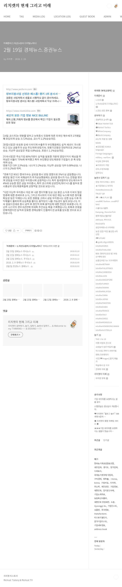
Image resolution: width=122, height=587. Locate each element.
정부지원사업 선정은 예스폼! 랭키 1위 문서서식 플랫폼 (33, 93)
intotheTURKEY (102, 283)
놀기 (96, 334)
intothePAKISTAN (103, 303)
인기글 (106, 440)
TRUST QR (100, 193)
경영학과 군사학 (102, 119)
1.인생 (98, 99)
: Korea (113, 478)
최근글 (97, 440)
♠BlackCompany (103, 135)
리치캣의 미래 (100, 373)
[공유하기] (14, 230)
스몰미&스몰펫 (102, 208)
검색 (109, 6)
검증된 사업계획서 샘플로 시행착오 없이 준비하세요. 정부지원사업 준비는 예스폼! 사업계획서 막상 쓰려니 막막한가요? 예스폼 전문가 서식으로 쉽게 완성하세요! (33, 99)
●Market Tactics (103, 127)
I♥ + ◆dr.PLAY (103, 197)
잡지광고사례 (108, 490)
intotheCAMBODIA (104, 272)
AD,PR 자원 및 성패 (104, 139)
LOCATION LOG (62, 16)
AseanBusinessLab (104, 189)
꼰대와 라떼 (101, 369)
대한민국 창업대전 (101, 502)
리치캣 (113, 482)
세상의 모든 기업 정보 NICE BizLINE (27, 115)
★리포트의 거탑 (102, 165)
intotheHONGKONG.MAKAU (108, 326)
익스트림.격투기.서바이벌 (106, 350)
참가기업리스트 (100, 521)
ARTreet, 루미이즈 (103, 219)
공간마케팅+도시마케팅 (105, 227)
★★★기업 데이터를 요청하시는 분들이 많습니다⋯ (105, 430)
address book (100, 529)
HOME (7, 16)
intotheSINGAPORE (104, 279)
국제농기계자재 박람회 (103, 475)
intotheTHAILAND (103, 249)
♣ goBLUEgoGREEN (105, 242)
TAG (21, 16)
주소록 (97, 486)
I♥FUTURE (100, 238)
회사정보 (105, 509)
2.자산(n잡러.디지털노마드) (29, 245)
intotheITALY (101, 314)
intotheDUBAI (102, 306)
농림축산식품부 (100, 498)
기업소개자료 (99, 494)
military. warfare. (104, 157)
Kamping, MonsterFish (106, 212)
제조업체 (97, 467)
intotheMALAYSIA (103, 291)
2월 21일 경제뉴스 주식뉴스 (18, 255)
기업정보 (114, 486)
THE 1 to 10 (101, 339)
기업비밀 (104, 482)
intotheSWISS (102, 318)
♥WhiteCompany (103, 131)
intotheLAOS (101, 275)
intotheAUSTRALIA (104, 330)
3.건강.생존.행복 (103, 110)
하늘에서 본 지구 (102, 365)
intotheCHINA (102, 295)
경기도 (106, 467)
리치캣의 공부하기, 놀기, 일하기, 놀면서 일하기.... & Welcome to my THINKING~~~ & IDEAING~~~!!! (37, 327)
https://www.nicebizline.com (21, 111)
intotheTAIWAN (102, 287)
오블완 (97, 509)
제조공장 (105, 486)
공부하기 (98, 115)
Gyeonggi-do (100, 505)
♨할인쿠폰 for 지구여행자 (107, 260)
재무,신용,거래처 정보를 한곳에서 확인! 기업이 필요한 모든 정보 (33, 120)
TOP (116, 577)
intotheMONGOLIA (104, 322)
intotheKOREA (102, 245)
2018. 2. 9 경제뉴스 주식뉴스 (19, 262)
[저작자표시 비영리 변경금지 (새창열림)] (38, 230)
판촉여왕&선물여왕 (103, 215)
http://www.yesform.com (19, 89)
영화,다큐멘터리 (102, 354)
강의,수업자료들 (102, 169)
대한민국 (97, 490)
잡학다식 (99, 172)
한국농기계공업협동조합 (104, 463)
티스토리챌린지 (100, 517)
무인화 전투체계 (102, 161)
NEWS (98, 142)
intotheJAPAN (102, 299)
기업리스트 (112, 505)
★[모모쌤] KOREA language (103, 148)
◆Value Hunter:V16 (104, 123)
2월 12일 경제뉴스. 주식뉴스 (18, 258)
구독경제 (97, 478)
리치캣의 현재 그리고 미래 (27, 6)
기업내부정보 (99, 525)
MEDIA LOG (39, 16)
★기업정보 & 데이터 (104, 185)
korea (97, 482)
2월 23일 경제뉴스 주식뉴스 (18, 251)
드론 (113, 502)
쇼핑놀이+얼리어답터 (104, 346)
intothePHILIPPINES (104, 268)
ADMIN (107, 16)
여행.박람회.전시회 (103, 343)
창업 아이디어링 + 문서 (105, 182)
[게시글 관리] (18, 230)
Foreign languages (104, 153)
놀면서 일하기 (100, 177)
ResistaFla (100, 223)
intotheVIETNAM (103, 264)
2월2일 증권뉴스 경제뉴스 (18, 266)
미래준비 (10, 245)
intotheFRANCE (102, 310)
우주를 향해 (101, 378)
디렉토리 (97, 471)
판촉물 (106, 478)
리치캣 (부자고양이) (103, 90)
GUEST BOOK (87, 16)
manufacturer (100, 513)
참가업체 (114, 467)
